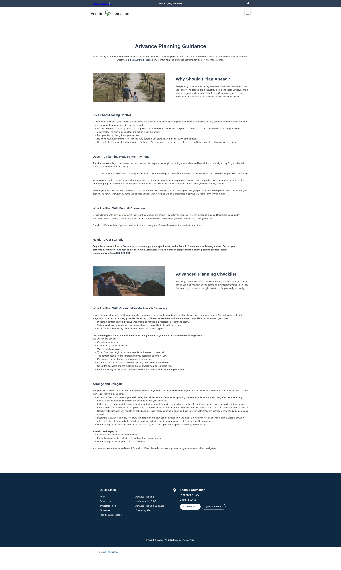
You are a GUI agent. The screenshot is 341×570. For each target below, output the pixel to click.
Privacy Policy (188, 540)
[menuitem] (116, 497)
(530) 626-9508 (174, 3)
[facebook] (248, 4)
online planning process (139, 60)
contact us (111, 448)
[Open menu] (247, 13)
